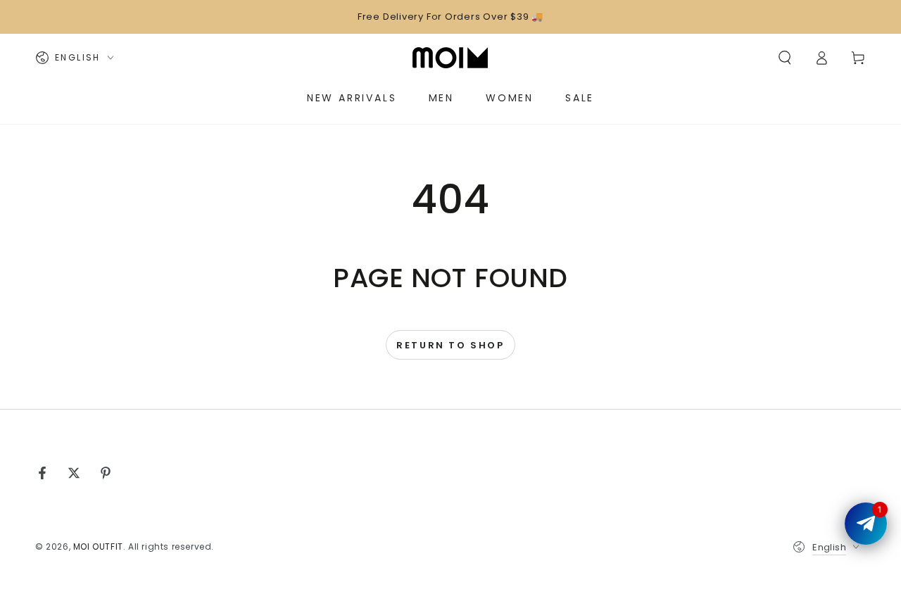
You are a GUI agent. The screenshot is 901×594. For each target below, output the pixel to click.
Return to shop (450, 345)
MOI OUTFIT (98, 546)
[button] (785, 57)
